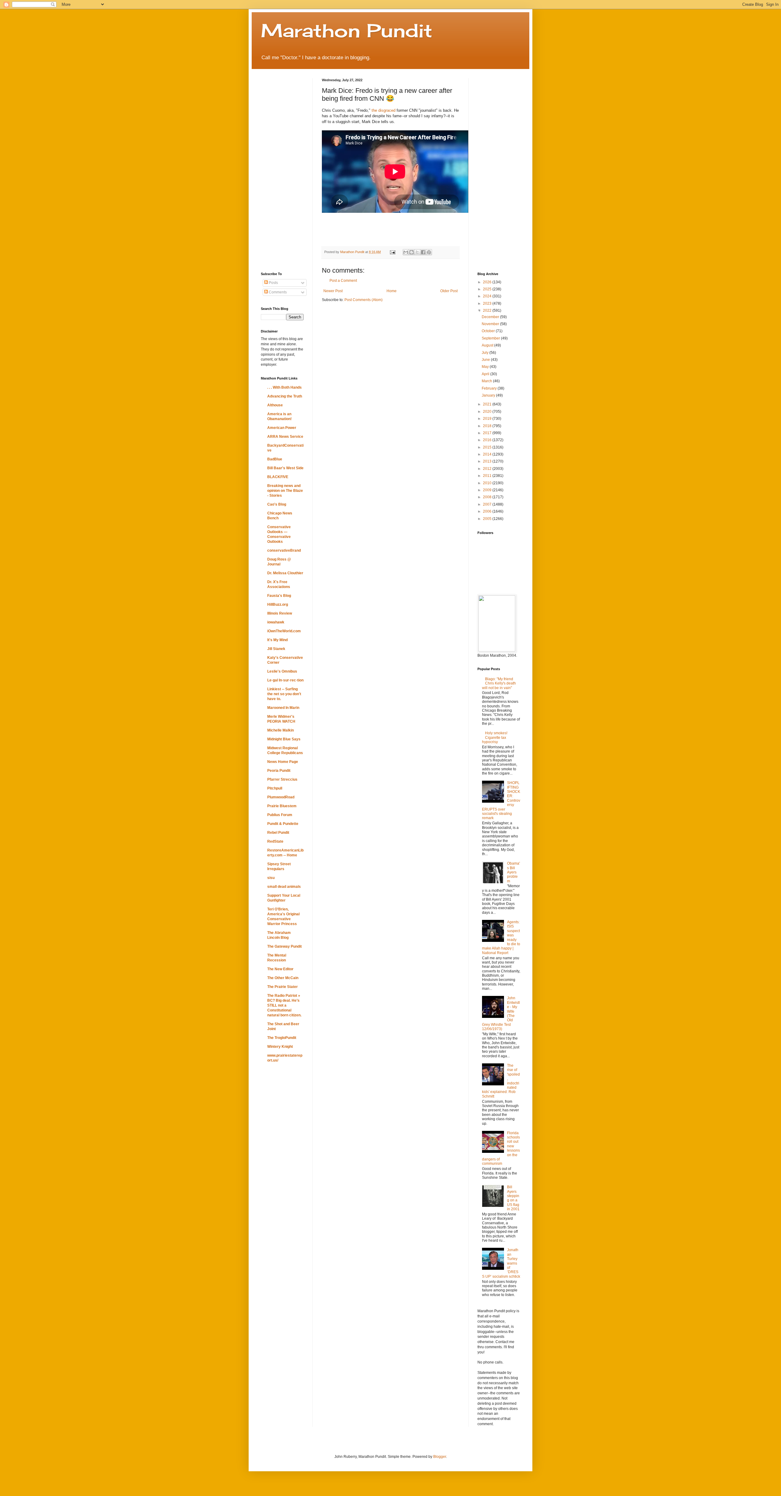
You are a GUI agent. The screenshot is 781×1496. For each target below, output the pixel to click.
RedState (275, 841)
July (485, 352)
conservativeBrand (284, 550)
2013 (487, 461)
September (491, 338)
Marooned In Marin (283, 708)
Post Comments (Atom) (363, 300)
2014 (487, 454)
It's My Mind (277, 640)
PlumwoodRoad (280, 797)
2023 (487, 303)
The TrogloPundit (281, 1038)
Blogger (439, 1456)
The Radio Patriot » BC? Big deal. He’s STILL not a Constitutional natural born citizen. (284, 1005)
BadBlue (274, 459)
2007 (487, 504)
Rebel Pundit (278, 832)
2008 (487, 497)
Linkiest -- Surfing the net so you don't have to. (284, 694)
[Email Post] (392, 252)
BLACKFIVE (277, 477)
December (491, 317)
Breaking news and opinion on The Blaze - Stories (285, 491)
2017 (487, 433)
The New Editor (280, 969)
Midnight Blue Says (284, 739)
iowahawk (275, 622)
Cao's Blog (276, 504)
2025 (487, 289)
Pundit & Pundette (282, 824)
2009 (487, 490)
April (486, 374)
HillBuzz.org (277, 604)
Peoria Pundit (278, 770)
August (488, 345)
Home (392, 291)
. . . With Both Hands (284, 387)
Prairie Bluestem (282, 806)
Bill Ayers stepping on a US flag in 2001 (513, 1198)
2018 (487, 426)
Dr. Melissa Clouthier (285, 573)
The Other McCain (282, 978)
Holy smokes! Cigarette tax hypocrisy (494, 737)
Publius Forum (279, 815)
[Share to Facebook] (423, 252)
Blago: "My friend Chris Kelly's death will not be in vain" (499, 683)
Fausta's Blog (279, 596)
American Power (281, 428)
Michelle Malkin (280, 730)
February (490, 388)
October (489, 331)
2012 (487, 469)
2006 (487, 511)
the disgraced (383, 110)
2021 (487, 404)
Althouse (275, 405)
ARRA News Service (285, 436)
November (491, 324)
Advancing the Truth (284, 396)
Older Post (449, 291)
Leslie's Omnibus (282, 671)
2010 (487, 483)
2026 (487, 282)
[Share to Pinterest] (429, 252)
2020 (487, 411)
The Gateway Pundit (284, 946)
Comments (277, 292)
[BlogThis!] (411, 252)
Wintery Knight (280, 1046)
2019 (487, 418)
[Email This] (406, 252)
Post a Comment (343, 280)
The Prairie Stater (282, 987)
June (486, 360)
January (489, 395)
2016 (487, 440)
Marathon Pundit (346, 30)
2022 (487, 310)
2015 (487, 447)
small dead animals (284, 886)
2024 (487, 296)
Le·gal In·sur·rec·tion (285, 680)
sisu (271, 878)
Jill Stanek (276, 649)
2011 (487, 476)
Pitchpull (274, 788)
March (487, 381)
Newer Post (333, 291)
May (486, 367)
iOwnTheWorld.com (284, 631)
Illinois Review (279, 613)
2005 (487, 519)
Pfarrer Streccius (282, 779)
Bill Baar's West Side (285, 468)
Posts (273, 283)
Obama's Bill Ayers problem (513, 872)
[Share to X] (417, 252)
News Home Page (282, 762)
